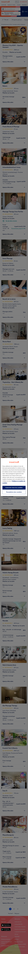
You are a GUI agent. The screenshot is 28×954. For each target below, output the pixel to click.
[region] (14, 477)
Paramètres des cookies (14, 492)
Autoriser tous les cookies (14, 487)
